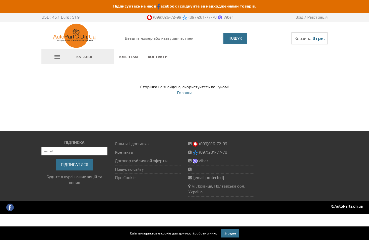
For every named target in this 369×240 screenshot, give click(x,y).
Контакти (157, 57)
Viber (227, 17)
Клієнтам (128, 57)
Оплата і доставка (132, 143)
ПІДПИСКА (74, 142)
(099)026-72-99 (167, 17)
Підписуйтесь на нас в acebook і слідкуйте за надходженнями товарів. (184, 6)
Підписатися (74, 164)
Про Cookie (125, 177)
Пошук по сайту (129, 169)
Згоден (230, 233)
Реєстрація (317, 17)
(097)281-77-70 (202, 17)
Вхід (299, 17)
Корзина (309, 38)
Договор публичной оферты (141, 160)
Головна (184, 92)
